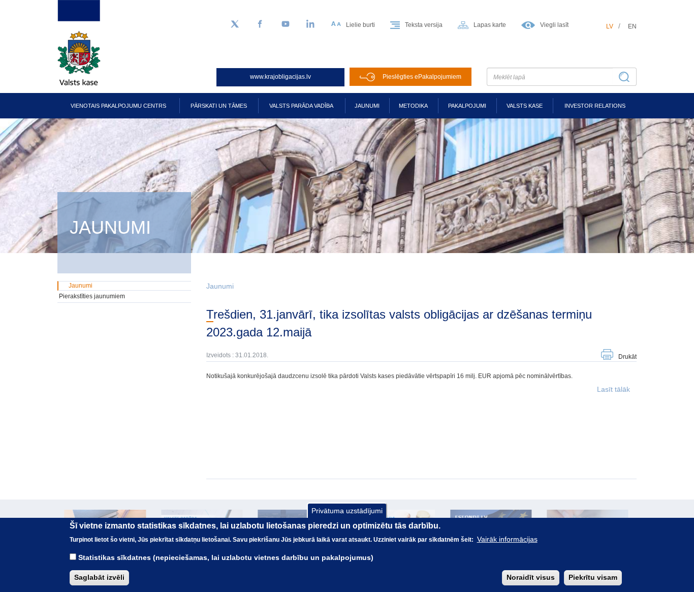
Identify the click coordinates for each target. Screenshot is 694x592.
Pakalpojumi (467, 106)
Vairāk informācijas (507, 539)
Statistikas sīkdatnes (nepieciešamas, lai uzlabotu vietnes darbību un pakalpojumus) (225, 557)
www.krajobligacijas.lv (280, 76)
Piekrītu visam (593, 577)
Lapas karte (490, 24)
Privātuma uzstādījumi (347, 511)
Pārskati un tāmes (219, 106)
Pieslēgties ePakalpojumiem (422, 76)
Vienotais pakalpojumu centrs (118, 106)
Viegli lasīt (554, 24)
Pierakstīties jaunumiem (92, 296)
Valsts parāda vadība (301, 106)
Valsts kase (525, 106)
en (632, 26)
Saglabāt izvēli (99, 577)
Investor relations (594, 106)
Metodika (413, 106)
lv (609, 26)
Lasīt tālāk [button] (613, 389)
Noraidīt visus (531, 577)
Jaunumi (367, 106)
